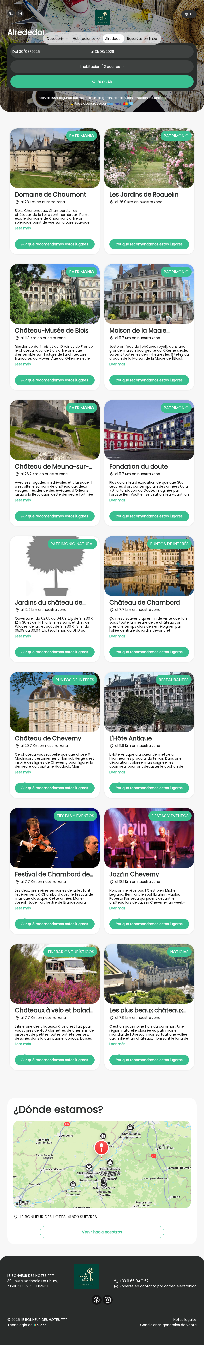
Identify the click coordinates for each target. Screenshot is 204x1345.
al (92, 51)
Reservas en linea (142, 38)
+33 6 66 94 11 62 (134, 1280)
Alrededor (113, 38)
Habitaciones (85, 38)
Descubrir (55, 38)
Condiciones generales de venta (168, 1324)
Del (15, 51)
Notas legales (185, 1319)
